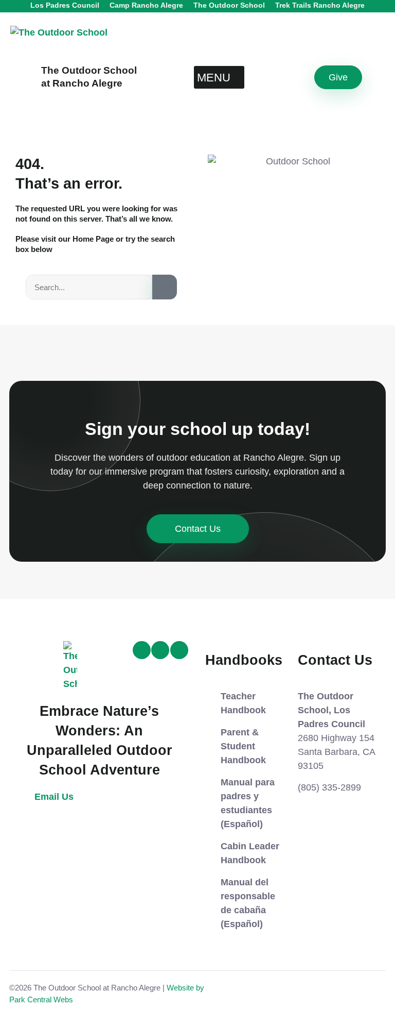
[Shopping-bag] (179, 650)
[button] (219, 77)
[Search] (164, 287)
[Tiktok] (142, 650)
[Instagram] (160, 650)
